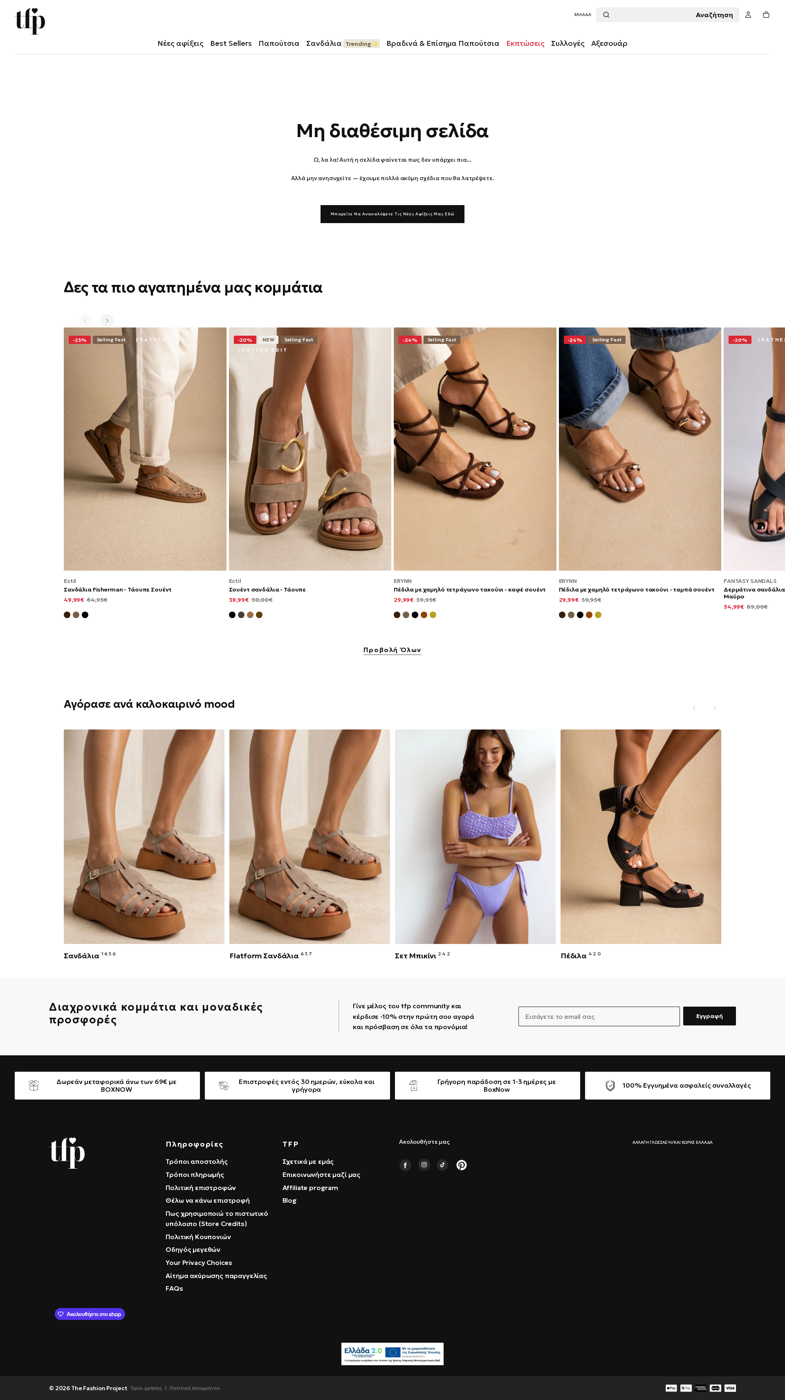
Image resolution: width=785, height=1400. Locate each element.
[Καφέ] (259, 616)
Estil (70, 581)
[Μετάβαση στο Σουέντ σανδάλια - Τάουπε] (310, 448)
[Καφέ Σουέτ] (67, 616)
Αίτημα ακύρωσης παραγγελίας (216, 1275)
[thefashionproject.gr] (67, 1153)
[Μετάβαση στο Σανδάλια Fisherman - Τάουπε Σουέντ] (145, 448)
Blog (290, 1200)
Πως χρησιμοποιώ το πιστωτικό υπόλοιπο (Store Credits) (217, 1218)
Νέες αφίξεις (180, 43)
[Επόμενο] (107, 320)
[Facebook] (405, 1165)
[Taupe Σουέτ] (406, 616)
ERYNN (403, 581)
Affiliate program (310, 1187)
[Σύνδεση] (748, 15)
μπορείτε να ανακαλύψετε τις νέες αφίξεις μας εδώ (392, 214)
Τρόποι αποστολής (196, 1161)
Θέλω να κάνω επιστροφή (207, 1200)
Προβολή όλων (392, 650)
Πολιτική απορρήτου (195, 1388)
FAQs (174, 1288)
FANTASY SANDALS (750, 581)
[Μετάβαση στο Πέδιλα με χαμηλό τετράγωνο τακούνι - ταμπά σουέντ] (640, 448)
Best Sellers (231, 43)
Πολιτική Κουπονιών (198, 1237)
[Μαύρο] (232, 616)
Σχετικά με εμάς (308, 1161)
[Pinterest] (461, 1165)
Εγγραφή (709, 1016)
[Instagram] (424, 1165)
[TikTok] (443, 1165)
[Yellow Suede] (433, 616)
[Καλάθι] (766, 15)
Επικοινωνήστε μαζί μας (321, 1174)
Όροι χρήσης (146, 1388)
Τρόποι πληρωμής (195, 1174)
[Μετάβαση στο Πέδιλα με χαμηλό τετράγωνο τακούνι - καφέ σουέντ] (475, 448)
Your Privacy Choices (199, 1262)
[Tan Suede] (424, 616)
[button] (582, 15)
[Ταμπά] (250, 616)
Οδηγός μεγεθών (193, 1249)
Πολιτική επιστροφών (201, 1187)
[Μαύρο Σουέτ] (85, 616)
